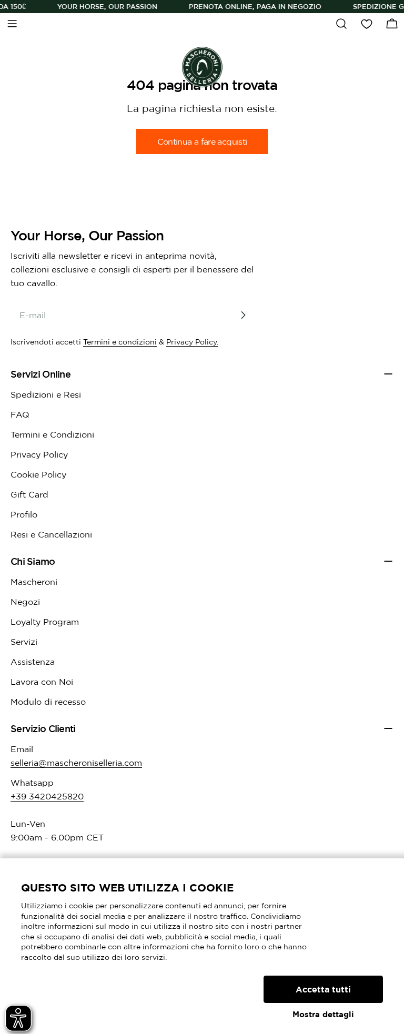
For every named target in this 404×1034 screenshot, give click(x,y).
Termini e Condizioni (52, 434)
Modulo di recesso (48, 701)
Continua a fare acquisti (202, 141)
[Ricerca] (341, 23)
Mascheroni (34, 581)
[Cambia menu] (12, 23)
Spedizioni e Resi (46, 394)
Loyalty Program (45, 621)
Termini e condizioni (120, 342)
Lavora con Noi (42, 681)
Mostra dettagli (323, 1014)
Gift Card (29, 494)
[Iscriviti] (243, 315)
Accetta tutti (323, 989)
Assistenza (33, 661)
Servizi (24, 641)
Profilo (24, 514)
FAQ (20, 414)
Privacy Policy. (192, 342)
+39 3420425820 (47, 796)
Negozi (25, 601)
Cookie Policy (38, 474)
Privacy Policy (39, 454)
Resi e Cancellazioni (51, 534)
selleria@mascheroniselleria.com (76, 762)
